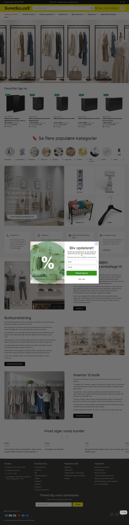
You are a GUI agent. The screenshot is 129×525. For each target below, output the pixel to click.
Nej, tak (81, 279)
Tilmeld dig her (81, 273)
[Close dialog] (96, 243)
